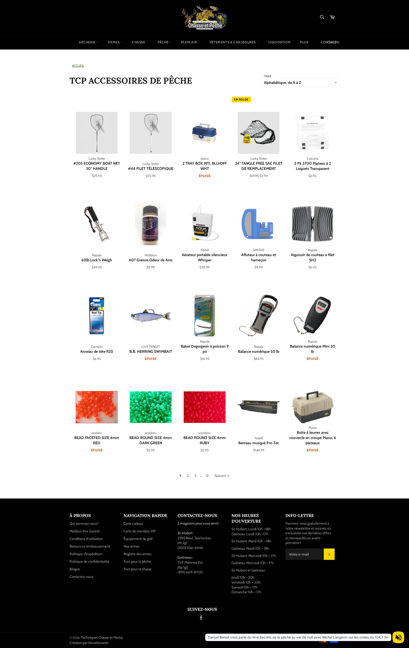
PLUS (304, 42)
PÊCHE (163, 42)
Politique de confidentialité (89, 561)
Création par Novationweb (89, 643)
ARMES (114, 42)
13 (207, 475)
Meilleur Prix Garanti (85, 531)
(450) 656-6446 (190, 548)
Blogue (75, 569)
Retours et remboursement (90, 546)
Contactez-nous (81, 577)
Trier (267, 76)
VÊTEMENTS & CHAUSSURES (233, 42)
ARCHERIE (87, 42)
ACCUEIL (78, 66)
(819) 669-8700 (190, 572)
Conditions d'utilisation (86, 539)
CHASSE (139, 42)
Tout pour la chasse (138, 569)
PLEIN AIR (189, 42)
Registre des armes (137, 554)
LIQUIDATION (279, 42)
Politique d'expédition (86, 554)
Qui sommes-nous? (84, 523)
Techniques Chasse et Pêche (102, 637)
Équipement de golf (138, 539)
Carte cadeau (133, 523)
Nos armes (131, 546)
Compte (333, 42)
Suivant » (221, 475)
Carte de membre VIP (140, 531)
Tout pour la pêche (137, 561)
